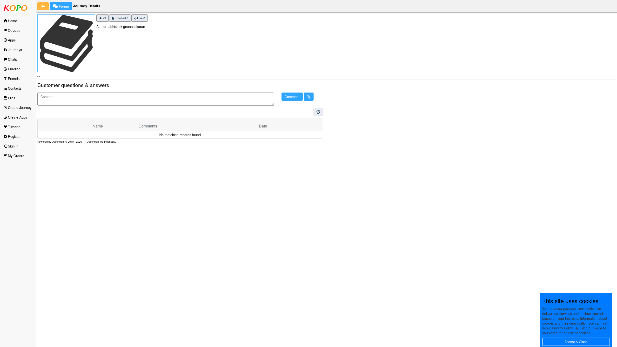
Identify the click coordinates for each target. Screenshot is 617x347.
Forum (63, 6)
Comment (292, 96)
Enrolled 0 (121, 18)
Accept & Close (576, 341)
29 (104, 18)
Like (140, 18)
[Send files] (309, 97)
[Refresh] (318, 112)
